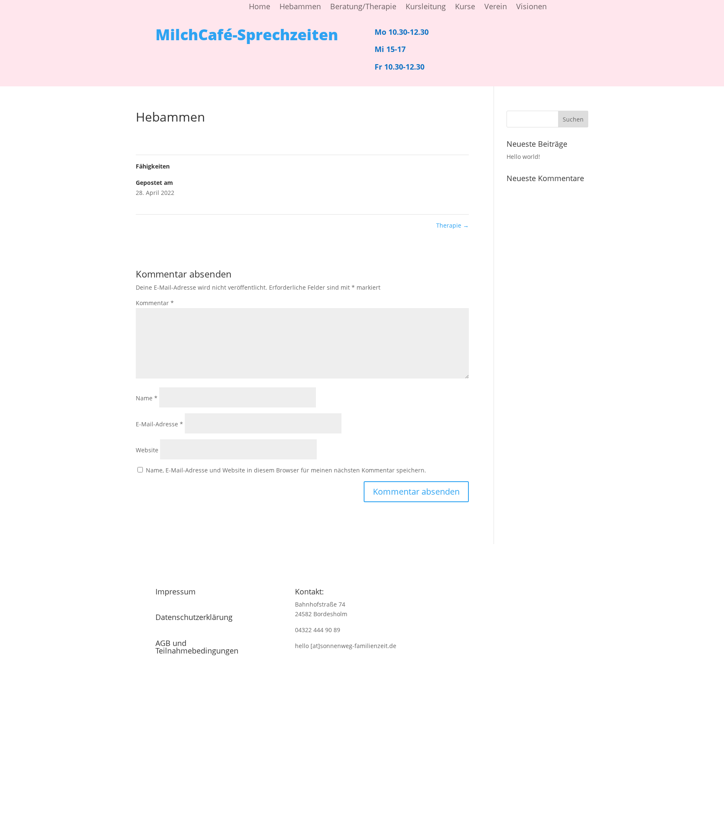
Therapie (452, 225)
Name (147, 398)
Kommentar (155, 303)
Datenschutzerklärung (194, 617)
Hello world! (523, 157)
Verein (495, 7)
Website (147, 450)
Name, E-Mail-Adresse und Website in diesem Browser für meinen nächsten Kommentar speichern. (286, 470)
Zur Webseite (359, 785)
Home (259, 7)
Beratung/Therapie (363, 7)
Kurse (465, 7)
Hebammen (300, 7)
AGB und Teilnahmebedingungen (196, 647)
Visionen (531, 7)
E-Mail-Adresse (159, 424)
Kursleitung (426, 7)
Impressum (175, 591)
